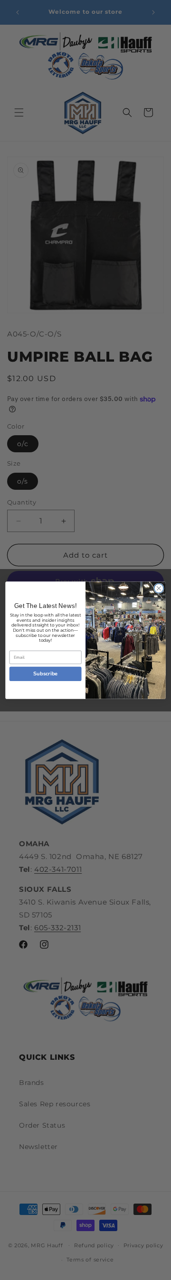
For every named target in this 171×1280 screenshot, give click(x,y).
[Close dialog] (159, 588)
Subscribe (45, 673)
